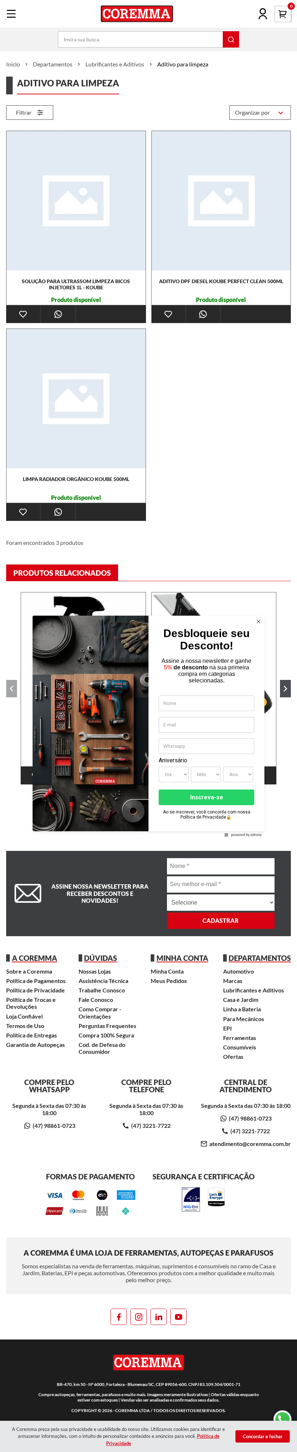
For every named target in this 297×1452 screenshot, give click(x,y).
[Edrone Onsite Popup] (148, 726)
